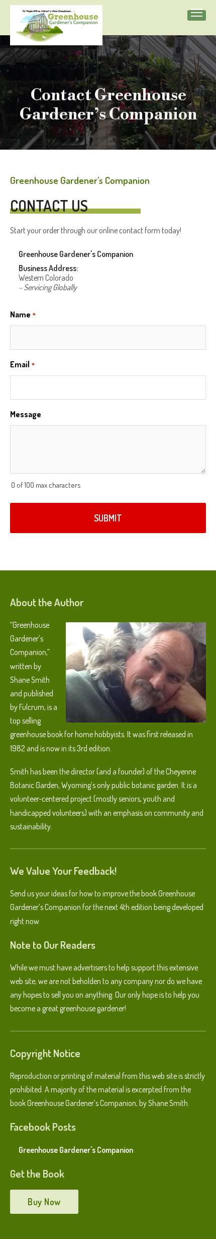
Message (25, 414)
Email (22, 364)
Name (23, 314)
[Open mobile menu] (196, 13)
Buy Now (44, 1201)
